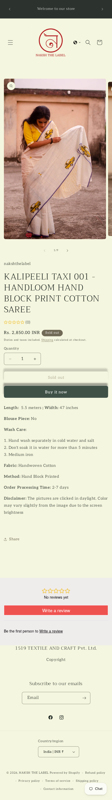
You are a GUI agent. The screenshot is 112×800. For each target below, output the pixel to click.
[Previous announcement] (9, 9)
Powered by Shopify (65, 772)
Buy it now (56, 392)
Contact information (58, 789)
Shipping (47, 340)
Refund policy (95, 772)
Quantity (11, 348)
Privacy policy (29, 781)
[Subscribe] (84, 698)
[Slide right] (67, 250)
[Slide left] (44, 250)
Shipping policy (87, 781)
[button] (10, 42)
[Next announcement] (102, 9)
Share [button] (14, 539)
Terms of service (58, 781)
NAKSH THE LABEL (34, 772)
